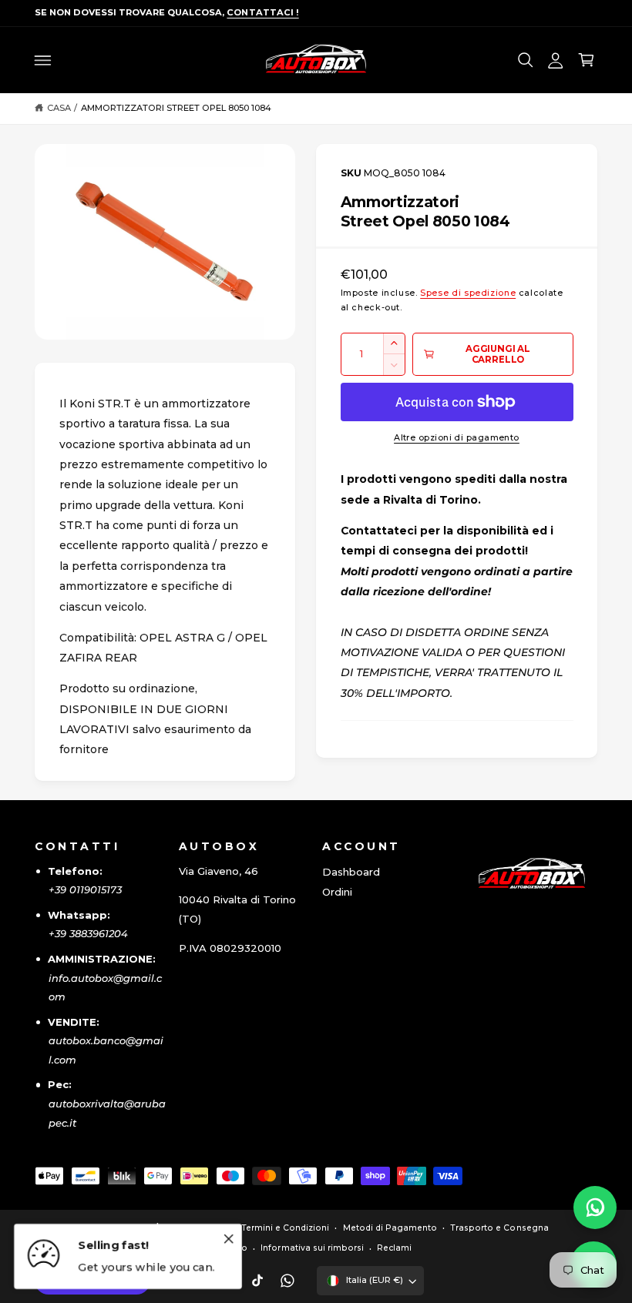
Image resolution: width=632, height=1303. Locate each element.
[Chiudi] (229, 1239)
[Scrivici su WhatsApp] (595, 1207)
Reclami (394, 1248)
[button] (43, 60)
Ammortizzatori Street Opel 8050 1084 (176, 107)
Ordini (337, 892)
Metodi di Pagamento (390, 1228)
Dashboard (351, 872)
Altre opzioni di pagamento (456, 438)
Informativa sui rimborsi (312, 1248)
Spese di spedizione (468, 293)
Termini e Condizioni (285, 1228)
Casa (59, 107)
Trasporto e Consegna (499, 1228)
